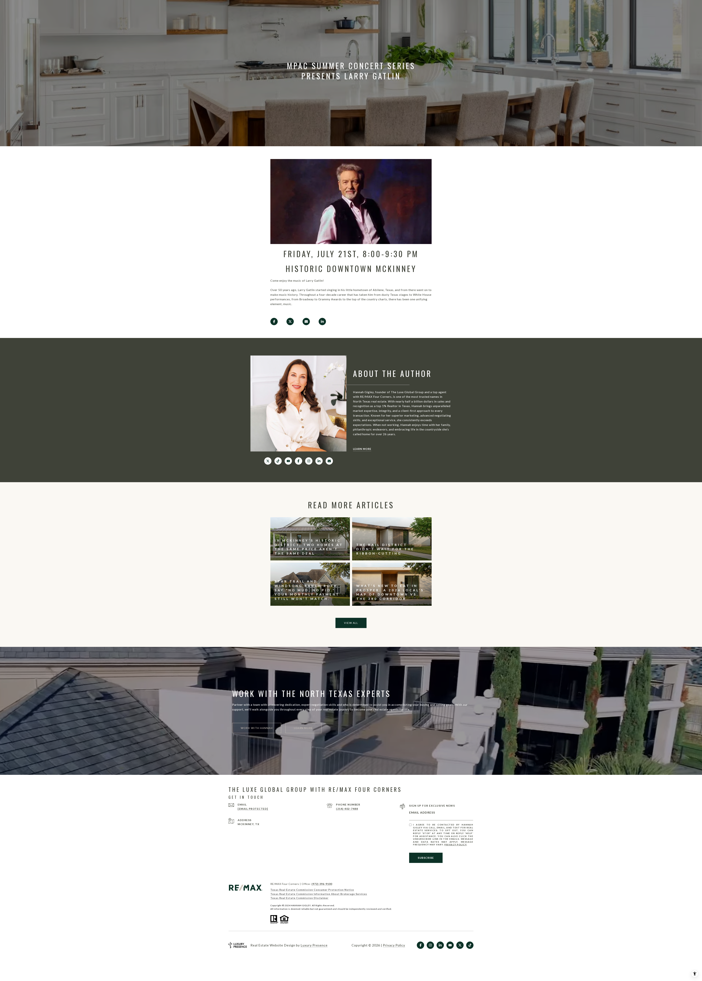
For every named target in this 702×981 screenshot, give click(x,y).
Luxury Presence (314, 945)
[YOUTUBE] (288, 461)
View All (351, 622)
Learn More (303, 727)
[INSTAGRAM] (308, 461)
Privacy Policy (455, 844)
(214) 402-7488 (347, 808)
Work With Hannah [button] (257, 727)
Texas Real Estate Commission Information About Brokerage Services (318, 893)
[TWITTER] (267, 461)
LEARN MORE (362, 448)
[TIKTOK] (278, 461)
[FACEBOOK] (298, 461)
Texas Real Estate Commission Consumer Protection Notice (312, 889)
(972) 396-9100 (322, 883)
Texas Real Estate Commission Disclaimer (299, 897)
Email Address (422, 812)
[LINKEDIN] (319, 461)
